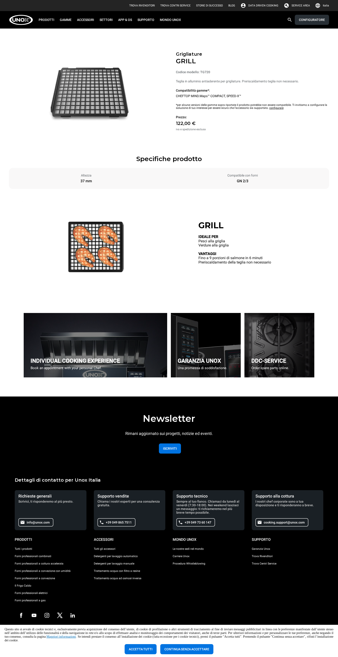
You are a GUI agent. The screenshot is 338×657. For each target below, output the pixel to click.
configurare (276, 108)
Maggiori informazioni (61, 636)
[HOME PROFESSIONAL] (22, 20)
